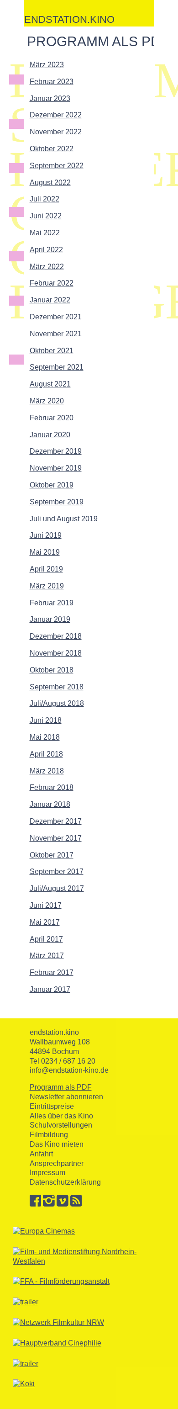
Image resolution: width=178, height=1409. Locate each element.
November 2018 (56, 653)
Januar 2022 (50, 300)
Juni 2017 (46, 905)
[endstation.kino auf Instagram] (49, 1204)
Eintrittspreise (52, 1106)
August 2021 (50, 384)
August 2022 (50, 182)
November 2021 (56, 334)
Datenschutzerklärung (65, 1182)
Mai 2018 (45, 737)
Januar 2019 (50, 619)
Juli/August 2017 (57, 888)
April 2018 (46, 754)
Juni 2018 (46, 720)
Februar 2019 (51, 603)
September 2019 (57, 502)
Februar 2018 (51, 787)
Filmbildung (49, 1135)
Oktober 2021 (51, 351)
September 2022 (57, 166)
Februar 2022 (51, 283)
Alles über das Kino (61, 1116)
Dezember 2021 (56, 317)
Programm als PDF (61, 1087)
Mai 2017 (45, 922)
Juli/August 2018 (57, 703)
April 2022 (46, 250)
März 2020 (47, 401)
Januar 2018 (50, 804)
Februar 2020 (51, 418)
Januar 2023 (50, 98)
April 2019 (46, 569)
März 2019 (47, 586)
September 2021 (57, 367)
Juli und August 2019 (64, 519)
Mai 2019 (45, 552)
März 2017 (47, 955)
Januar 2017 (50, 989)
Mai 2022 (45, 233)
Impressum (47, 1172)
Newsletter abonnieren (66, 1097)
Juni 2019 (46, 535)
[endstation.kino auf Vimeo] (62, 1204)
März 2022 (47, 266)
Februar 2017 (51, 972)
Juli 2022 (44, 199)
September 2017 (57, 871)
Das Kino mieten (57, 1144)
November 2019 (56, 468)
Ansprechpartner (57, 1163)
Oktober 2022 (51, 149)
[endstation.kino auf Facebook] (36, 1204)
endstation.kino (69, 19)
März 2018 (47, 771)
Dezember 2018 (56, 636)
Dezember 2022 (56, 115)
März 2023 (47, 65)
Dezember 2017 (56, 821)
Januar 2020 (50, 435)
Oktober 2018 (51, 670)
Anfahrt (41, 1154)
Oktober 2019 (51, 485)
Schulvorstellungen (61, 1125)
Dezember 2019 (56, 451)
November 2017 (56, 838)
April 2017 (46, 939)
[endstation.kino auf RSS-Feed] (76, 1204)
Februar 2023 (51, 81)
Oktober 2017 (51, 855)
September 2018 (57, 687)
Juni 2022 (46, 216)
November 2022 (56, 132)
